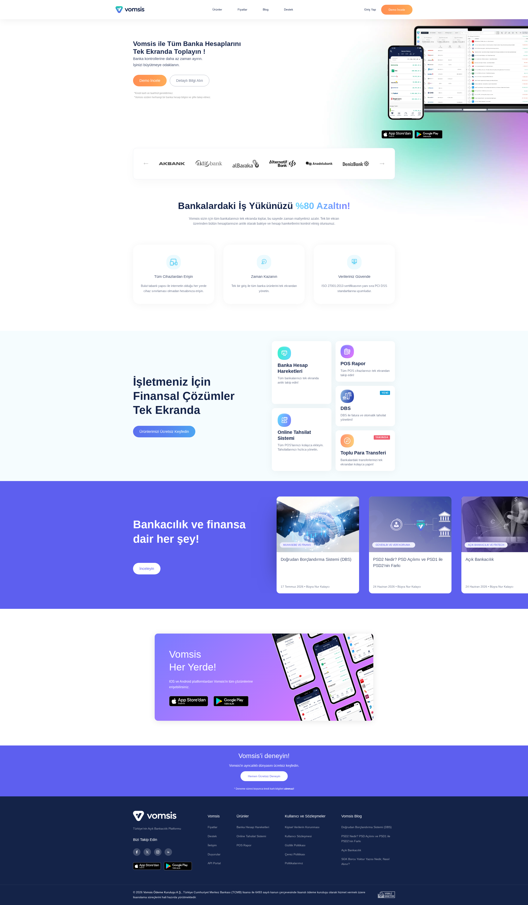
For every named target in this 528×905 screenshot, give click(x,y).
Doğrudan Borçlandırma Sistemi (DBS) (366, 827)
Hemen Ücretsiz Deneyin (264, 776)
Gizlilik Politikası (295, 845)
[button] (146, 163)
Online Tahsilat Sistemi (251, 836)
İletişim (212, 845)
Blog (266, 9)
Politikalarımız (294, 863)
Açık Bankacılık (351, 850)
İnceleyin (146, 569)
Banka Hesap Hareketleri (253, 827)
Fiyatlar (242, 9)
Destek (288, 9)
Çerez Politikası (295, 854)
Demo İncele (397, 9)
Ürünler (217, 9)
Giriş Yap (370, 9)
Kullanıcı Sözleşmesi (298, 836)
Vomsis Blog (351, 816)
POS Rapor (244, 845)
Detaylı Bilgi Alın (189, 81)
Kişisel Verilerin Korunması (302, 827)
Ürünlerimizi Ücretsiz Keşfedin (164, 432)
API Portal (214, 863)
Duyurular (214, 854)
